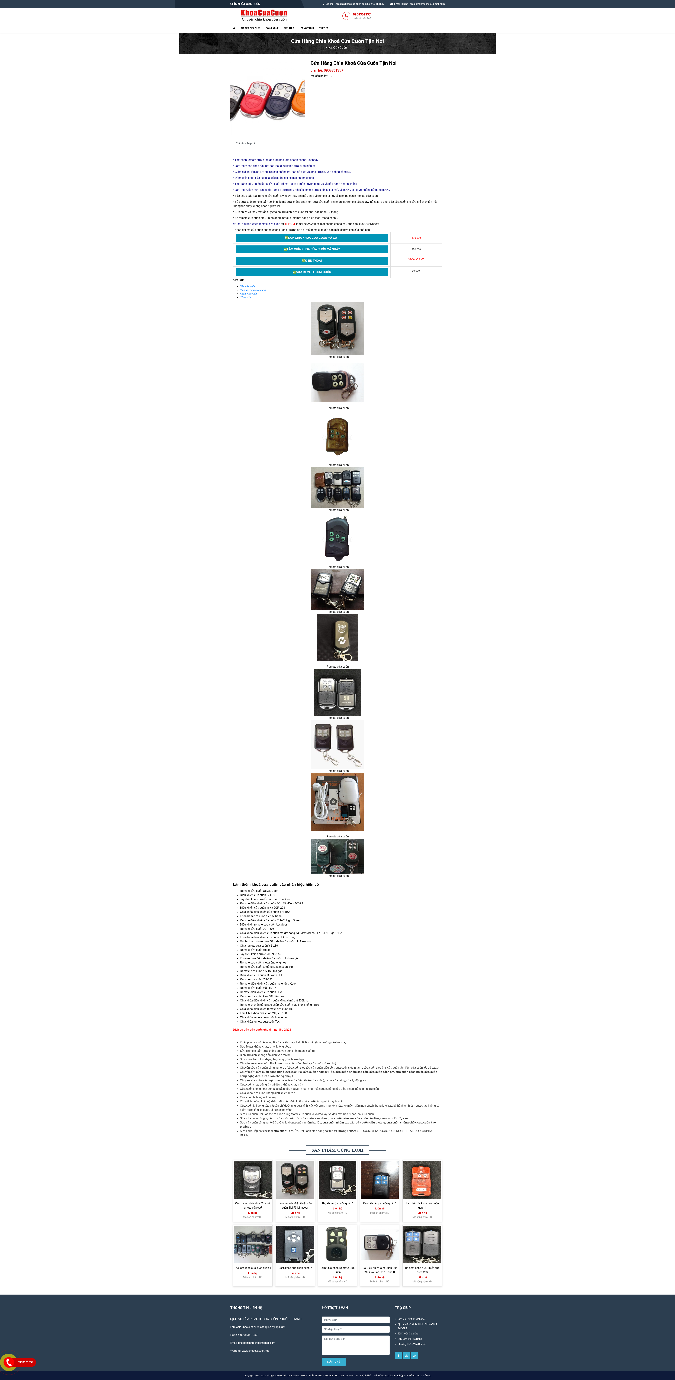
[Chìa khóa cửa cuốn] (264, 15)
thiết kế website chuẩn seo (417, 1375)
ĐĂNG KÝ (333, 1362)
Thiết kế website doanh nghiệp (388, 1375)
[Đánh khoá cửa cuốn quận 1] (380, 1180)
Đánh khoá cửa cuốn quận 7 (295, 1268)
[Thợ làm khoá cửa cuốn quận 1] (253, 1244)
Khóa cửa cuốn (336, 47)
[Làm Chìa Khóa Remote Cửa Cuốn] (337, 1244)
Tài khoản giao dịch (408, 1333)
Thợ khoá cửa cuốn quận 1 (337, 1203)
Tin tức (323, 28)
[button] (302, 62)
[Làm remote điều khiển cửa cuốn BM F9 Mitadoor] (295, 1180)
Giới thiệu (289, 28)
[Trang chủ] (234, 28)
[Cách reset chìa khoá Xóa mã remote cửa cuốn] (253, 1180)
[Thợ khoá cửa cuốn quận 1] (337, 1180)
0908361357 (362, 16)
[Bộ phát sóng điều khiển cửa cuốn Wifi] (422, 1244)
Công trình (307, 28)
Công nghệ (272, 28)
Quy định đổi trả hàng (410, 1338)
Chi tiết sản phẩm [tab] (246, 143)
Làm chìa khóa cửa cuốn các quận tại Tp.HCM (359, 3)
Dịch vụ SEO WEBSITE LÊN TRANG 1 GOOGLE (417, 1326)
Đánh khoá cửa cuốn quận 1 (380, 1203)
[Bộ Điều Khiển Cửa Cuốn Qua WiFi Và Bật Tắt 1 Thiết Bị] (380, 1244)
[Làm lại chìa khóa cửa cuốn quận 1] (422, 1180)
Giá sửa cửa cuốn (250, 28)
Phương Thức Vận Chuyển (412, 1344)
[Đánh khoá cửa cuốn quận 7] (295, 1244)
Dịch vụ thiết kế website (411, 1319)
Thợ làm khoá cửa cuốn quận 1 (252, 1268)
